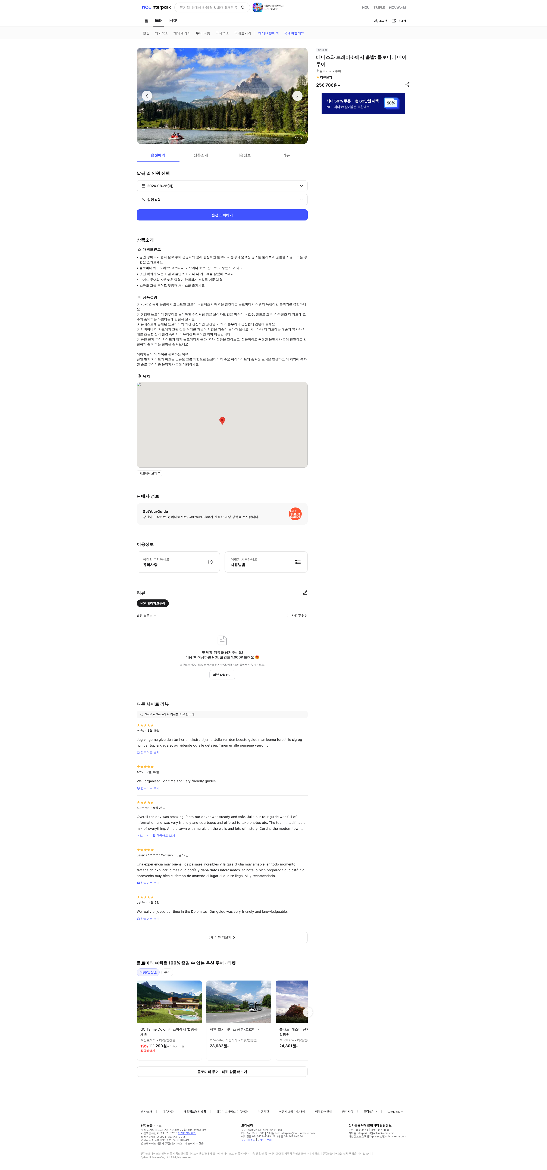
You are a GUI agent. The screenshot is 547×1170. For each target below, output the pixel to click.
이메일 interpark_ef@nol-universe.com (371, 1133)
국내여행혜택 (294, 33)
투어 (167, 972)
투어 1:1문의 (248, 1139)
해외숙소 (161, 33)
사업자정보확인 (187, 1133)
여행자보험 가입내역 (292, 1111)
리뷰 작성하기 (222, 674)
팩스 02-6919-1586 (252, 1133)
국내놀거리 (242, 33)
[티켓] (173, 20)
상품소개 (201, 155)
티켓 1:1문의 (265, 1139)
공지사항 (347, 1111)
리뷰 (286, 155)
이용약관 (168, 1111)
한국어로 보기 (150, 752)
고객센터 (369, 1111)
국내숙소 (222, 33)
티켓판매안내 (323, 1111)
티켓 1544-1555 (272, 1129)
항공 (146, 33)
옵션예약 (158, 155)
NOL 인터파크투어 (152, 603)
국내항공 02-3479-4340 (288, 1136)
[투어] (158, 20)
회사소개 (146, 1111)
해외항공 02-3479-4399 (256, 1136)
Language (393, 1111)
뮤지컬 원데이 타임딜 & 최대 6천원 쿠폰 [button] (208, 7)
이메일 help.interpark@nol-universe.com (291, 1133)
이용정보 (243, 155)
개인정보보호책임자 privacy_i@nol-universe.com (377, 1136)
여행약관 (263, 1111)
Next (307, 1012)
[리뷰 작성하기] (305, 592)
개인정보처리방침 (195, 1111)
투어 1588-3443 (251, 1129)
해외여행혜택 (268, 33)
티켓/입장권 (148, 972)
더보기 (141, 835)
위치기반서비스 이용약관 (232, 1111)
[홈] (146, 20)
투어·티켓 (203, 33)
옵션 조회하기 (222, 215)
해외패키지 (182, 33)
